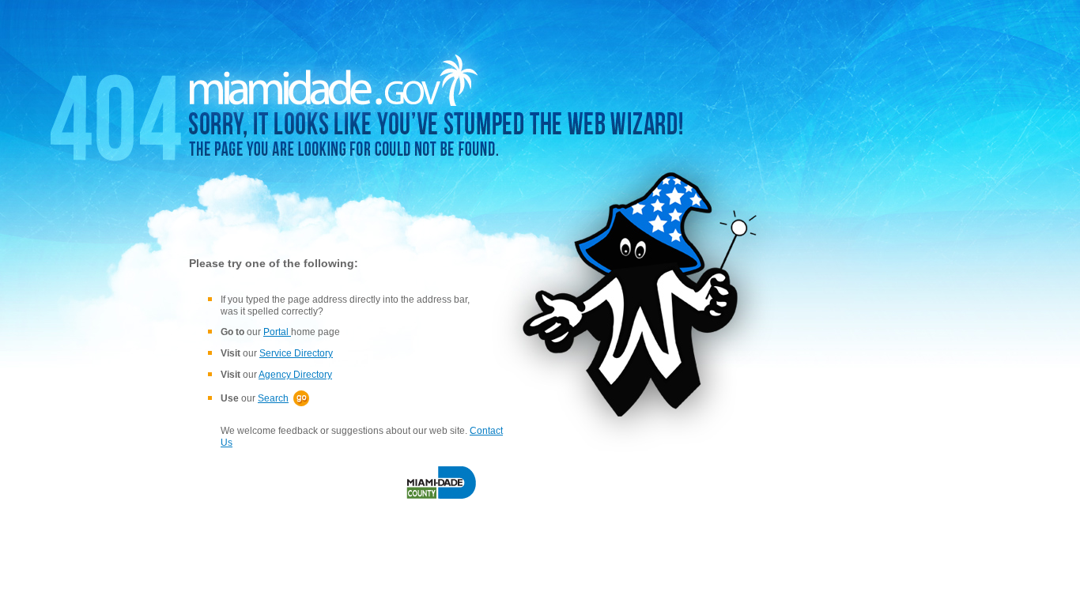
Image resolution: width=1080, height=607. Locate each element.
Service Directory (296, 353)
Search (273, 398)
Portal (277, 331)
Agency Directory (295, 374)
